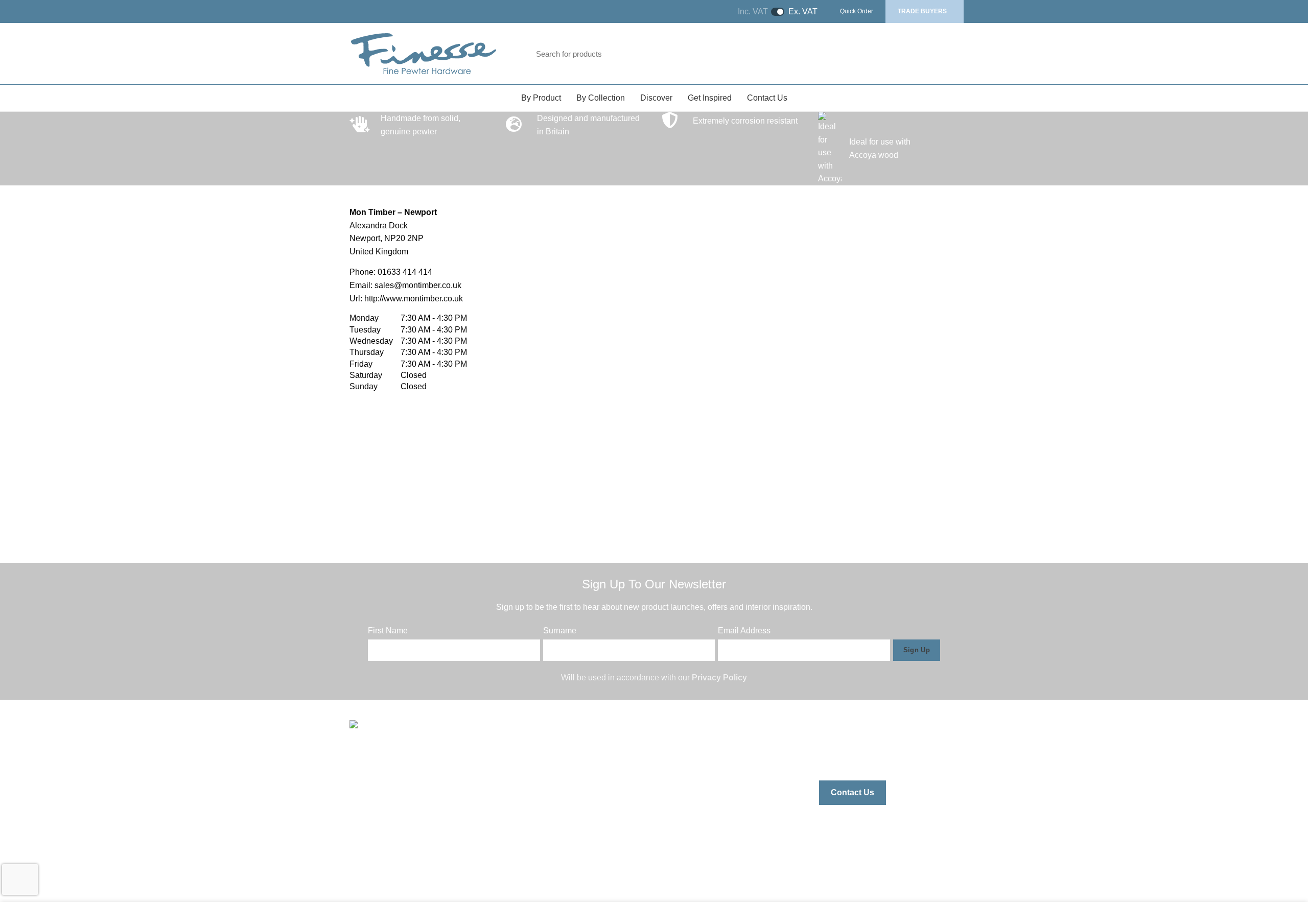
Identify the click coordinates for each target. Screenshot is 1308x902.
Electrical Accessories (578, 842)
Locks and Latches (572, 804)
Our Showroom (689, 804)
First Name (388, 630)
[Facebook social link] (827, 753)
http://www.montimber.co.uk (413, 298)
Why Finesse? (688, 747)
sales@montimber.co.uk (418, 285)
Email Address (744, 630)
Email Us (384, 794)
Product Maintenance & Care (714, 823)
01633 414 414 (405, 272)
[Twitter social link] (846, 753)
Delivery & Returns (696, 862)
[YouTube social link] (884, 753)
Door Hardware (566, 785)
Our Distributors (690, 785)
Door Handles (564, 766)
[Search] (869, 53)
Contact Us (852, 792)
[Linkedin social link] (922, 753)
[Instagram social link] (865, 753)
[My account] (913, 53)
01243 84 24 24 (396, 813)
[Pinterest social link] (903, 753)
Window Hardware (572, 823)
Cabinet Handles (569, 747)
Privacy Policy (719, 677)
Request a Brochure (698, 766)
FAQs (672, 842)
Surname (559, 630)
